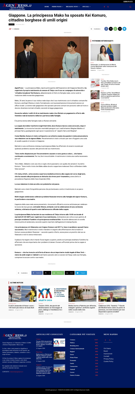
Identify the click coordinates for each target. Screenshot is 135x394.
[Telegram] (124, 29)
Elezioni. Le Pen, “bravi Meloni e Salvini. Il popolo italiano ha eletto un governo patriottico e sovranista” (110, 95)
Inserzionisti (108, 354)
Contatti (106, 356)
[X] (108, 7)
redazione (16, 29)
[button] (130, 6)
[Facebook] (104, 7)
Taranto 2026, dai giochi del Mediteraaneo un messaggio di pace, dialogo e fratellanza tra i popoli (50, 309)
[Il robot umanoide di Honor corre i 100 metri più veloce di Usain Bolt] (23, 294)
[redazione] (10, 28)
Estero (11, 24)
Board (106, 351)
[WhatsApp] (115, 29)
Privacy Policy (108, 359)
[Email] (120, 29)
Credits (87, 390)
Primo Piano (71, 303)
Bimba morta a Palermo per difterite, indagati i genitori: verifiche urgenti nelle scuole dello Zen (82, 308)
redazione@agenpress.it (16, 371)
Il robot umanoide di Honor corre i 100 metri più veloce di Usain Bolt (21, 307)
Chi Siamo (107, 348)
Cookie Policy (108, 361)
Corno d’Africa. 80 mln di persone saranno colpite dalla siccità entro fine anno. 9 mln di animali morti (110, 107)
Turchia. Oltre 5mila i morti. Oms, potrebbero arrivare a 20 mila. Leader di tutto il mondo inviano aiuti (110, 83)
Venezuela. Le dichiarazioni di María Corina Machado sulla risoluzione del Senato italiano (104, 66)
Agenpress (101, 303)
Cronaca (41, 303)
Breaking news (12, 303)
